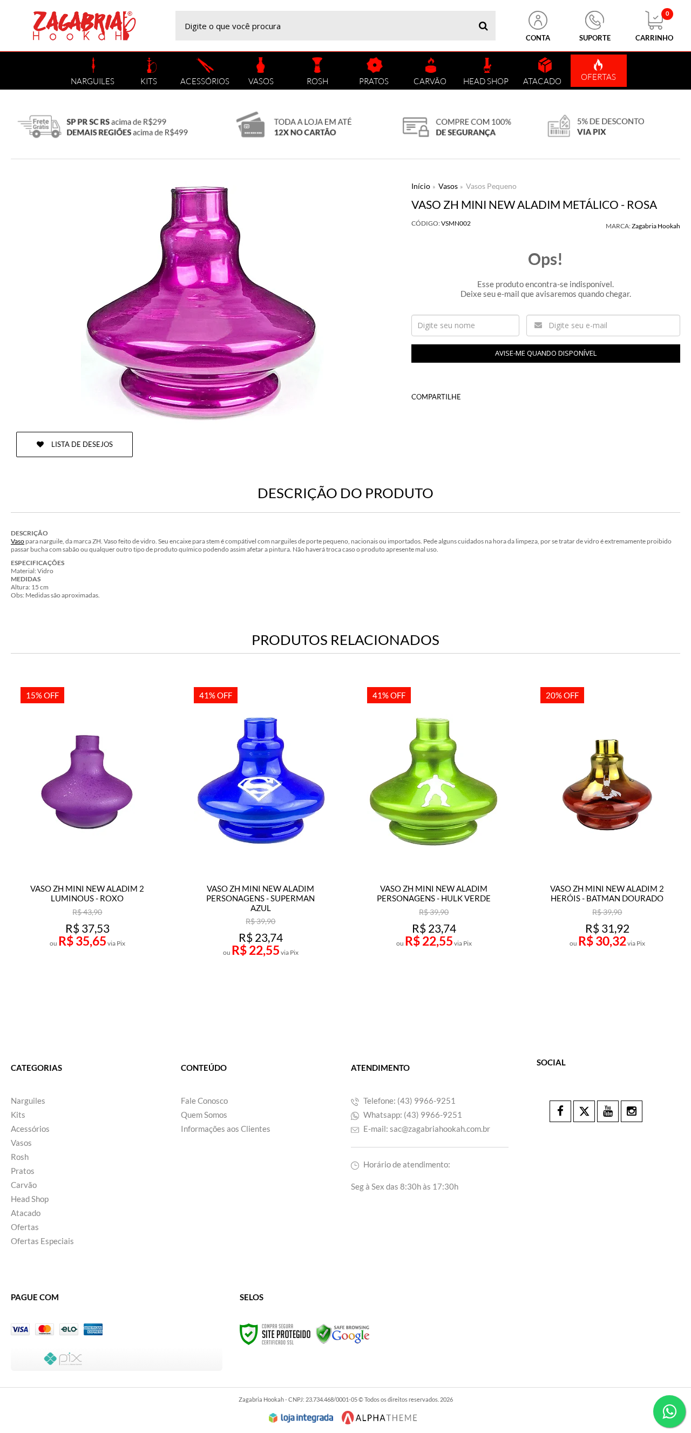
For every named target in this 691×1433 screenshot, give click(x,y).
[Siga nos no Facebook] (560, 1111)
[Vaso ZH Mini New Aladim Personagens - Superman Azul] (260, 842)
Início (420, 186)
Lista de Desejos (81, 444)
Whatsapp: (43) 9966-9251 (412, 1114)
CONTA (538, 37)
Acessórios (30, 1128)
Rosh (20, 1157)
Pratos (23, 1171)
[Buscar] (483, 25)
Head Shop (30, 1199)
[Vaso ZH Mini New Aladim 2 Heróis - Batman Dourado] (607, 842)
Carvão (24, 1185)
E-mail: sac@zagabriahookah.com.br (426, 1128)
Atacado (25, 1213)
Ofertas (25, 1227)
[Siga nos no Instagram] (631, 1111)
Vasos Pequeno (491, 186)
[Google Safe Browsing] (343, 1333)
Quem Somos (204, 1114)
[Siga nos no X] (584, 1111)
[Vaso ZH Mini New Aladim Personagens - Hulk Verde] (434, 842)
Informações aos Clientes (225, 1128)
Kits (18, 1114)
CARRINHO (654, 26)
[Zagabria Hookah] (84, 25)
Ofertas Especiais (42, 1241)
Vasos (448, 186)
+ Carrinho (111, 985)
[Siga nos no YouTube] (608, 1111)
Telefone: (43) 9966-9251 (409, 1100)
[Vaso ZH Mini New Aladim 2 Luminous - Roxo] (87, 842)
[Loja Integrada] (301, 1418)
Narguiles (28, 1100)
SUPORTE (595, 37)
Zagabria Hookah (656, 226)
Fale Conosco (204, 1100)
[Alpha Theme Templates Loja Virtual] (379, 1417)
